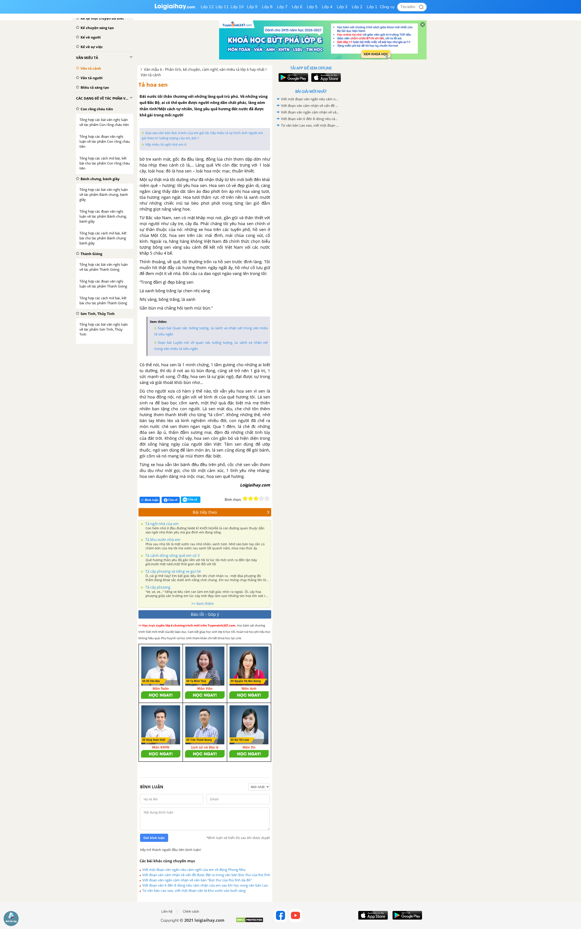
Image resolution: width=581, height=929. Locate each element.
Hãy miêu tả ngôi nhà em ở (165, 144)
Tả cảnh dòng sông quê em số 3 (171, 555)
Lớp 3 (342, 7)
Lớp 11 (222, 7)
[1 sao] (245, 498)
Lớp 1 (372, 7)
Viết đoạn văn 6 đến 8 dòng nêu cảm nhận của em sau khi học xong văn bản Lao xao (205, 885)
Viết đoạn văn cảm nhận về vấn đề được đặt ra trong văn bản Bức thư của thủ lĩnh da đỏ (206, 874)
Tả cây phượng (157, 587)
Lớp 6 (297, 7)
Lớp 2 (357, 7)
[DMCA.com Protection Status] (249, 921)
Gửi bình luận (154, 838)
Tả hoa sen (153, 84)
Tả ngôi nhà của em (161, 523)
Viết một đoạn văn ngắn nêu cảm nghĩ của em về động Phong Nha (193, 869)
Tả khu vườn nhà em (162, 539)
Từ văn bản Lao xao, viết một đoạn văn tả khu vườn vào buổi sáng (194, 890)
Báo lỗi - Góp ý (205, 614)
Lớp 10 (237, 7)
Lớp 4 (327, 7)
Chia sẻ (172, 500)
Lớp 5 (312, 7)
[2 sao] (250, 498)
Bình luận (151, 500)
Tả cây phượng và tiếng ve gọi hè (172, 571)
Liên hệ (166, 911)
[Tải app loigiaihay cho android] (293, 77)
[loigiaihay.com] (174, 9)
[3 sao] (256, 498)
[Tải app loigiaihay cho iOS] (325, 77)
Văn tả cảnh (151, 74)
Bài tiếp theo (205, 512)
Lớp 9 (252, 7)
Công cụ (387, 7)
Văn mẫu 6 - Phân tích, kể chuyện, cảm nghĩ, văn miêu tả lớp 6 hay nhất (204, 69)
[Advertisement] (311, 201)
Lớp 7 (282, 7)
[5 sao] (267, 498)
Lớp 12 (207, 7)
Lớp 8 (267, 7)
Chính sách (191, 911)
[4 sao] (261, 498)
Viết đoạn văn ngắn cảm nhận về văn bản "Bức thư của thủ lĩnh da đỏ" (197, 880)
